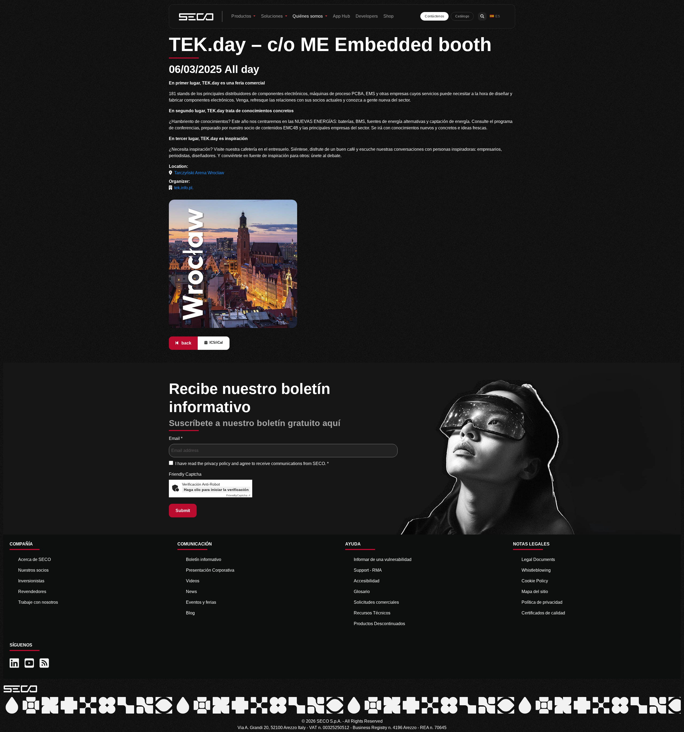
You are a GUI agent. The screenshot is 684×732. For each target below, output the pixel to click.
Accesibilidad (366, 581)
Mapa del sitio (535, 591)
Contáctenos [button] (434, 16)
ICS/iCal (216, 342)
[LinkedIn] (15, 663)
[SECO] (20, 688)
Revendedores (32, 591)
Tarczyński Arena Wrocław (199, 173)
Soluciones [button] (272, 16)
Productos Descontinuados (379, 623)
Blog (190, 613)
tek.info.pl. (183, 187)
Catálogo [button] (462, 16)
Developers (367, 16)
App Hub (341, 16)
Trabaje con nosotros (38, 602)
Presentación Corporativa (210, 570)
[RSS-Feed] (45, 663)
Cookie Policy (535, 581)
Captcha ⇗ (238, 495)
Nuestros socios (33, 570)
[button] (495, 16)
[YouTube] (30, 663)
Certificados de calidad (543, 613)
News (191, 591)
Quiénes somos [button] (308, 16)
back (185, 343)
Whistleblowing (536, 570)
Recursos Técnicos (372, 613)
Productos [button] (241, 16)
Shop (388, 16)
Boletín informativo (203, 559)
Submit (183, 510)
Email (175, 438)
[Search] (482, 16)
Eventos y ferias (201, 602)
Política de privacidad (542, 602)
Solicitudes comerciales (376, 602)
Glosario (362, 591)
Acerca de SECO (34, 559)
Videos (192, 581)
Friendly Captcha (185, 474)
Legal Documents (538, 559)
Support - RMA (368, 570)
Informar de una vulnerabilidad (382, 559)
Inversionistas (31, 581)
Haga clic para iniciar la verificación (216, 489)
